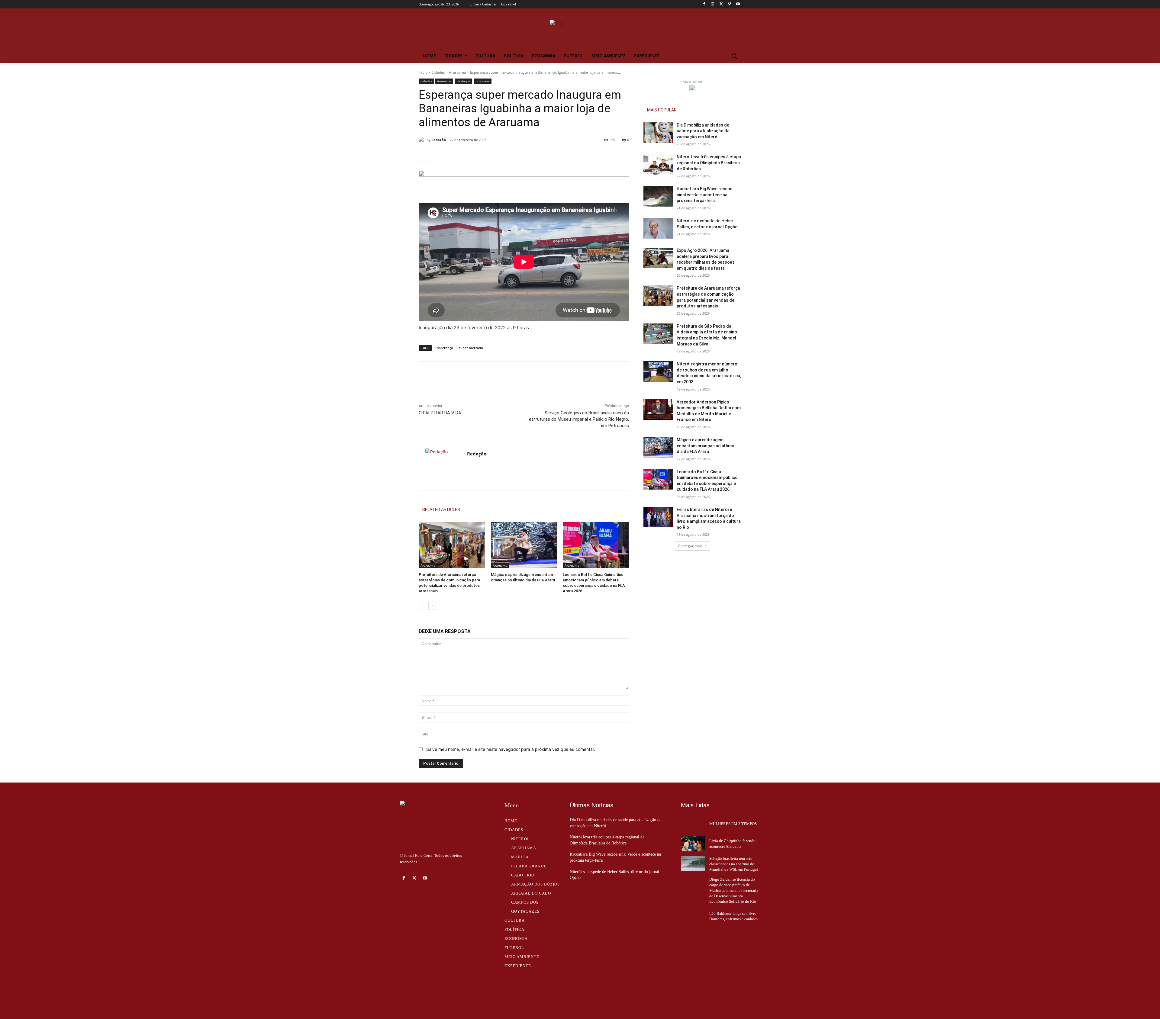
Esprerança (444, 348)
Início (423, 72)
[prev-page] (422, 605)
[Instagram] (712, 4)
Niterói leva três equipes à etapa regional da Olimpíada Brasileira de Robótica (709, 162)
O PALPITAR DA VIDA (440, 413)
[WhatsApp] (517, 155)
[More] (545, 155)
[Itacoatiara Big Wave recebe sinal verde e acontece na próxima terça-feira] (658, 196)
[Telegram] (531, 155)
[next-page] (432, 605)
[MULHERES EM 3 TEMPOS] (693, 823)
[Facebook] (704, 4)
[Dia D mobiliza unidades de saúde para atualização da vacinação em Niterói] (658, 132)
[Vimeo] (729, 4)
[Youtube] (737, 4)
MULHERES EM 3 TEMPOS (733, 823)
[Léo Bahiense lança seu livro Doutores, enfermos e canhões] (693, 916)
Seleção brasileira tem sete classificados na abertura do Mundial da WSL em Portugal (733, 864)
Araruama (457, 72)
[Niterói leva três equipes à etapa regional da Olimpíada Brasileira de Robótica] (658, 164)
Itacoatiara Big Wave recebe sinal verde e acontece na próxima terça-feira (704, 194)
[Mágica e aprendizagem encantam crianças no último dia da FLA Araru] (524, 545)
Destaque (463, 81)
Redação (438, 139)
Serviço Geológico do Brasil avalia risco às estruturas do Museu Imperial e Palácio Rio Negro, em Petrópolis (579, 419)
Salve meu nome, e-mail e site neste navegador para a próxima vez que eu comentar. (510, 749)
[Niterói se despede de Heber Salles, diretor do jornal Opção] (658, 228)
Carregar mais (690, 545)
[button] (734, 56)
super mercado (471, 348)
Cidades (438, 72)
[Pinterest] (504, 155)
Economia (482, 81)
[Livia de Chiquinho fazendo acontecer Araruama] (693, 843)
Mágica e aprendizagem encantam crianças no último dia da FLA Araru (705, 445)
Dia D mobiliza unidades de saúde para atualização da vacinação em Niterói (703, 131)
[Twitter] (721, 4)
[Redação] (423, 140)
